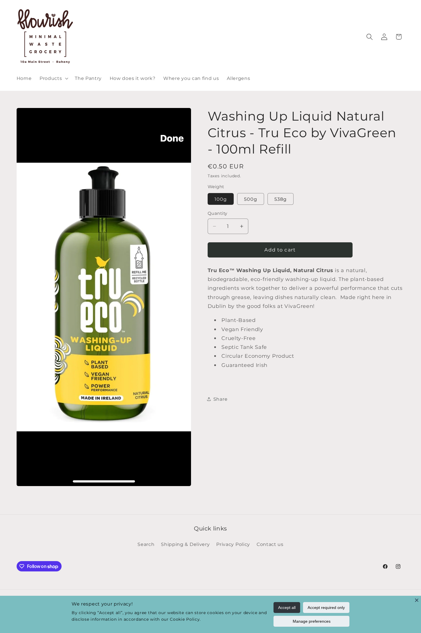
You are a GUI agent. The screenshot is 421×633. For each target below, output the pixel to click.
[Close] (416, 600)
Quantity (217, 213)
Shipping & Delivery (185, 544)
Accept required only (326, 607)
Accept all (287, 607)
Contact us (270, 544)
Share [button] (220, 399)
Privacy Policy (233, 544)
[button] (53, 78)
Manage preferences (311, 621)
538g (280, 199)
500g (250, 199)
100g (221, 199)
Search (145, 544)
